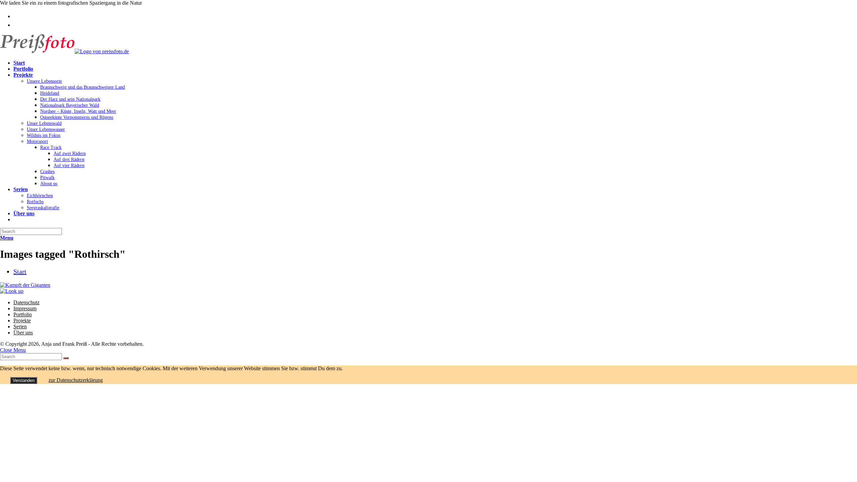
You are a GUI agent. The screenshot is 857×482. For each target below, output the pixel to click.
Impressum (24, 308)
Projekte (22, 320)
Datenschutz (26, 302)
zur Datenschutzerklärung (76, 380)
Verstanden (23, 380)
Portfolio (22, 314)
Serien (20, 326)
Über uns (23, 332)
